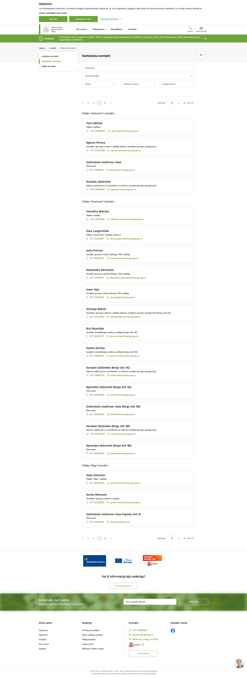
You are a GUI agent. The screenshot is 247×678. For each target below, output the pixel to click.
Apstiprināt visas (83, 19)
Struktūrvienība (92, 76)
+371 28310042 (96, 414)
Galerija (42, 648)
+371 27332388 (97, 150)
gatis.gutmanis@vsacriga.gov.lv (125, 483)
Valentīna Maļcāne (97, 211)
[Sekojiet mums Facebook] (173, 631)
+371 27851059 (96, 355)
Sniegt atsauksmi (123, 585)
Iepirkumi (43, 635)
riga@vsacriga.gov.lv (120, 522)
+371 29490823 (97, 131)
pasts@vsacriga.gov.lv (142, 634)
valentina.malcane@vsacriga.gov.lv (127, 219)
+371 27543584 (96, 297)
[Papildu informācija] (143, 645)
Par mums (44, 644)
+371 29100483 (97, 189)
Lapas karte (87, 644)
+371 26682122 (96, 258)
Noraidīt (53, 19)
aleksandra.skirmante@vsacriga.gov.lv (128, 277)
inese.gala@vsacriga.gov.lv (122, 297)
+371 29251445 (97, 219)
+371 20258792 (96, 502)
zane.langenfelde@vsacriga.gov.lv (126, 238)
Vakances (43, 630)
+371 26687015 (96, 375)
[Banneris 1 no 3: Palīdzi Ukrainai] (94, 560)
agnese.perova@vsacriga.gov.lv (126, 150)
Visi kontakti (143, 653)
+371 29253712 (96, 336)
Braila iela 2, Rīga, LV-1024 (145, 639)
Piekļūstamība (88, 639)
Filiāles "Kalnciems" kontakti (98, 113)
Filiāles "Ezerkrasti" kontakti (98, 201)
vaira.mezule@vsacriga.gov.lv (125, 131)
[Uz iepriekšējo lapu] (82, 103)
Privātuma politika (90, 630)
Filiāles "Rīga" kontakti (94, 465)
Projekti (42, 639)
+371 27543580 (96, 394)
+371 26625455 (96, 453)
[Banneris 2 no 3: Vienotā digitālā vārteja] (123, 560)
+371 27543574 (96, 277)
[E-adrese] (134, 644)
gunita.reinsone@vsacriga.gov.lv (125, 502)
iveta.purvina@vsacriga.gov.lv (124, 258)
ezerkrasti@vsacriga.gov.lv (123, 375)
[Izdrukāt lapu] (201, 55)
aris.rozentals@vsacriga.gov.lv (124, 336)
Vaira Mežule (94, 123)
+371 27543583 (96, 316)
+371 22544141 (96, 238)
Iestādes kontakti (50, 56)
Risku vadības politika (92, 635)
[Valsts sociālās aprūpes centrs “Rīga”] (52, 29)
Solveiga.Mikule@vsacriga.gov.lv (125, 316)
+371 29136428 (96, 522)
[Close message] (205, 38)
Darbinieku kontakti (51, 61)
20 (172, 103)
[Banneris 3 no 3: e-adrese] (152, 560)
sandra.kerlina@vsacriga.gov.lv (124, 355)
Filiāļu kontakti (49, 66)
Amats (88, 84)
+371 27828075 (96, 170)
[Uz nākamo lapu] (110, 103)
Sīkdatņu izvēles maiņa (93, 648)
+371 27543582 (97, 434)
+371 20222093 (96, 483)
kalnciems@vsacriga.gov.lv (122, 170)
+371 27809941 (140, 630)
